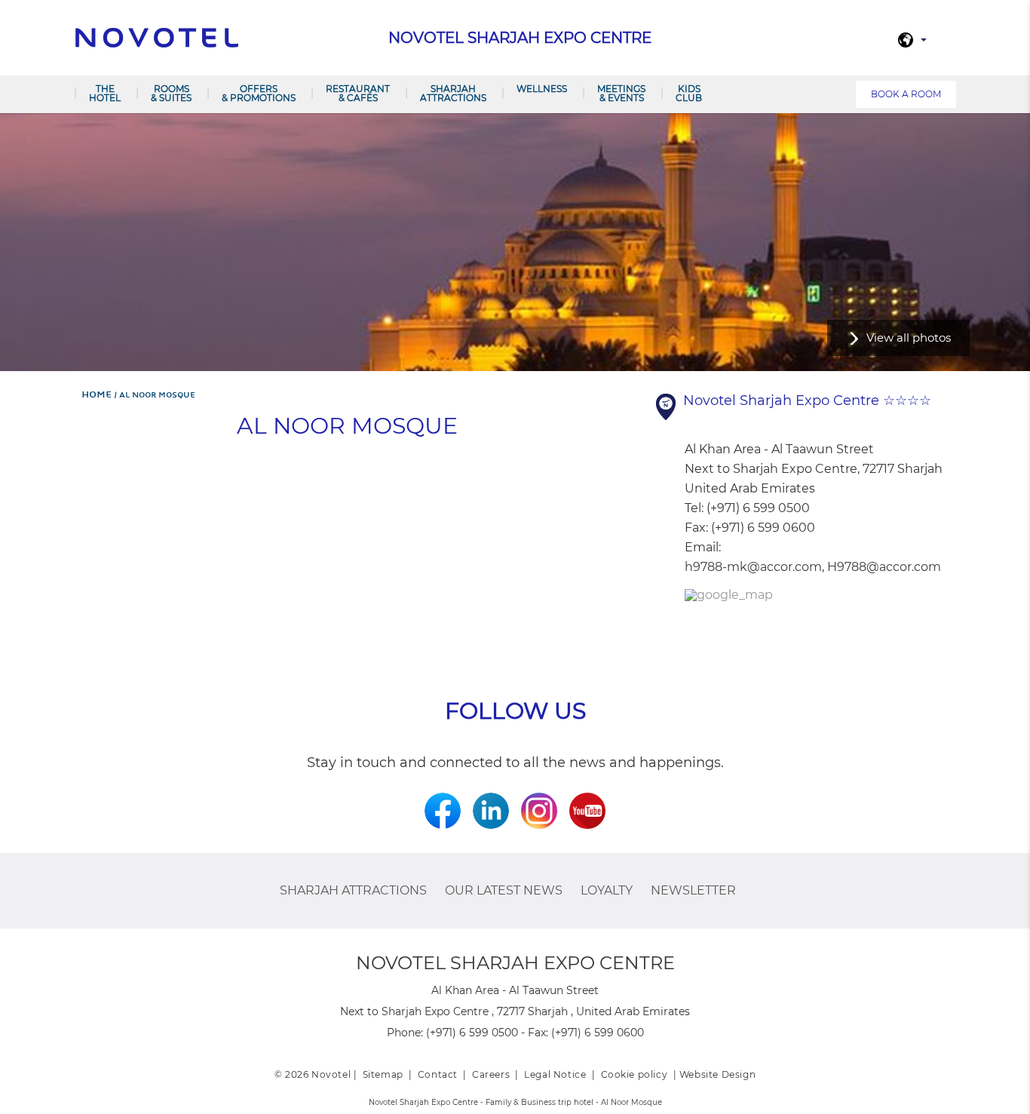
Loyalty (607, 890)
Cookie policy (634, 1074)
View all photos (908, 337)
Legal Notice (555, 1074)
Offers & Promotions (259, 93)
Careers (491, 1074)
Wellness (542, 88)
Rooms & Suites (171, 93)
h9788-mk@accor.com (753, 567)
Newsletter (693, 890)
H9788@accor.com (884, 567)
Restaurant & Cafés (358, 93)
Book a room (906, 94)
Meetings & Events (621, 93)
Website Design (717, 1074)
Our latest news (504, 890)
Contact (438, 1074)
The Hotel (105, 93)
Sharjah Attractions (453, 93)
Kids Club (689, 93)
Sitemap (383, 1074)
